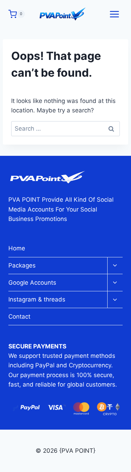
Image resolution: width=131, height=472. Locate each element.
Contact (19, 316)
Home (16, 248)
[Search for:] (65, 128)
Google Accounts (32, 282)
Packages (22, 265)
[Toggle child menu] (115, 266)
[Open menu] (114, 14)
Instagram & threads (36, 299)
